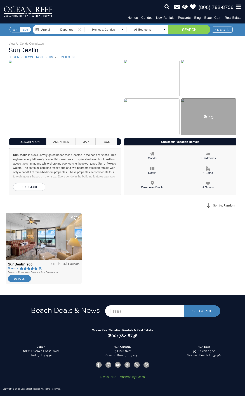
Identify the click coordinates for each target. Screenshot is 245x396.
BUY (25, 29)
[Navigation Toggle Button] (238, 7)
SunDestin (66, 57)
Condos (146, 17)
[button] (10, 236)
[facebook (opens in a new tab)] (99, 365)
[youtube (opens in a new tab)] (118, 365)
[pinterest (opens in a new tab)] (146, 365)
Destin (14, 57)
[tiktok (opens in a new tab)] (127, 365)
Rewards (184, 17)
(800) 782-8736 (123, 335)
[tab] (29, 141)
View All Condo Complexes (26, 43)
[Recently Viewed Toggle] (185, 7)
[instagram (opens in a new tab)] (108, 365)
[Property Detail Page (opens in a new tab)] (44, 236)
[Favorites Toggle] (193, 7)
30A (113, 377)
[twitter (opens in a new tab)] (137, 365)
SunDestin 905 (49, 272)
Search (189, 29)
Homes (133, 17)
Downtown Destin (38, 57)
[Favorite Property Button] (76, 217)
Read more (29, 187)
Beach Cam (212, 17)
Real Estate (233, 17)
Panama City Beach (132, 377)
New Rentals (165, 17)
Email (116, 311)
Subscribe (202, 311)
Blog (197, 17)
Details (19, 278)
